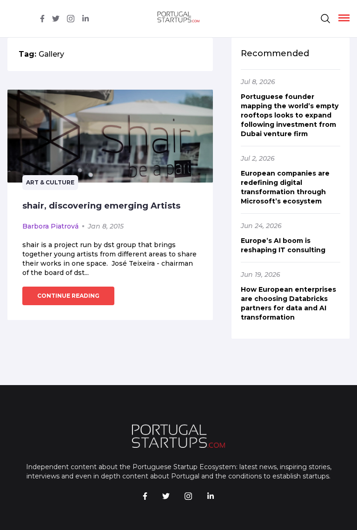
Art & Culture (50, 182)
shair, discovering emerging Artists (101, 206)
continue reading (68, 295)
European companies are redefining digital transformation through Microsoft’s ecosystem (285, 187)
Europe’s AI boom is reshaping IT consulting (283, 245)
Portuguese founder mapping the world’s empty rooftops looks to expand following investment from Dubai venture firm (289, 115)
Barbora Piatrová (50, 226)
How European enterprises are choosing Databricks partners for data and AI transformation (288, 303)
